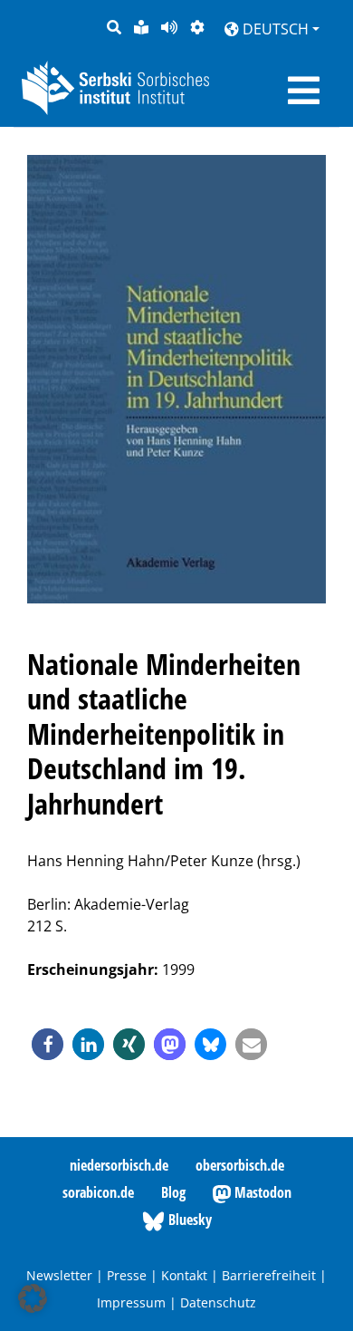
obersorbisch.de (240, 1165)
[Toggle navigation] (303, 90)
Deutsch (274, 29)
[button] (47, 1044)
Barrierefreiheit (269, 1275)
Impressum (131, 1302)
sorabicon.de (98, 1192)
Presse (127, 1275)
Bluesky (188, 1220)
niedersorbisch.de (119, 1165)
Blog (173, 1192)
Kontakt (184, 1275)
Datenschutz (218, 1302)
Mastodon (261, 1192)
